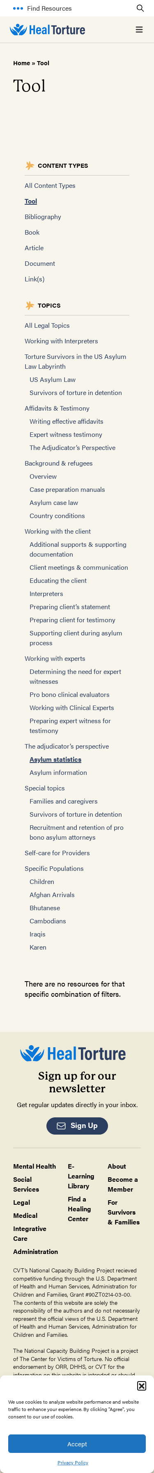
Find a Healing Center (79, 1208)
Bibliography (43, 216)
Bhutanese (45, 907)
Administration (35, 1251)
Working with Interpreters (61, 340)
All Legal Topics (47, 325)
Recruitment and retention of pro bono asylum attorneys (77, 832)
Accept (77, 1443)
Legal (21, 1202)
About (117, 1166)
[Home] (47, 29)
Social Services (26, 1184)
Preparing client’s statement (70, 606)
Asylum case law (54, 502)
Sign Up (84, 1125)
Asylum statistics (55, 759)
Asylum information (58, 772)
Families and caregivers (64, 801)
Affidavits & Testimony (57, 408)
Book (32, 232)
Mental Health (34, 1166)
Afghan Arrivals (52, 894)
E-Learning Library (81, 1175)
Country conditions (57, 515)
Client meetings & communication (79, 567)
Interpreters (46, 593)
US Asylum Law (53, 379)
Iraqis (38, 934)
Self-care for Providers (57, 852)
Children (42, 881)
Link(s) (34, 278)
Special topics (45, 787)
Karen (38, 947)
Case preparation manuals (67, 489)
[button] (142, 1386)
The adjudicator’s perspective (67, 746)
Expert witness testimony (66, 434)
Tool (31, 201)
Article (34, 247)
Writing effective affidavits (66, 421)
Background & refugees (59, 463)
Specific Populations (54, 868)
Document (40, 263)
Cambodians (48, 920)
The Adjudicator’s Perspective (72, 447)
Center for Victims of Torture (66, 1358)
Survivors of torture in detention (76, 392)
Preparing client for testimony (72, 619)
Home (21, 62)
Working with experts (55, 658)
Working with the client (58, 531)
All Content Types (50, 185)
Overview (43, 476)
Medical (25, 1215)
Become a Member (123, 1184)
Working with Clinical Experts (72, 707)
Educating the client (58, 580)
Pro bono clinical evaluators (70, 694)
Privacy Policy (72, 1462)
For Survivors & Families (124, 1211)
